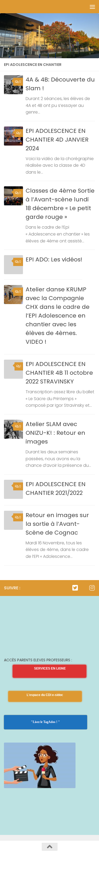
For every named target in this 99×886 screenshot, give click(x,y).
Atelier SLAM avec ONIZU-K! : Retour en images (55, 433)
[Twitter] (75, 588)
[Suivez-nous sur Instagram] (92, 588)
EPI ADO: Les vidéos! (54, 259)
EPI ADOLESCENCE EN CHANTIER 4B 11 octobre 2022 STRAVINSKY (59, 373)
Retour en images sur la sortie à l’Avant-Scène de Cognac (57, 524)
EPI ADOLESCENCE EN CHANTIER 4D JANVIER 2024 (57, 139)
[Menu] (92, 6)
